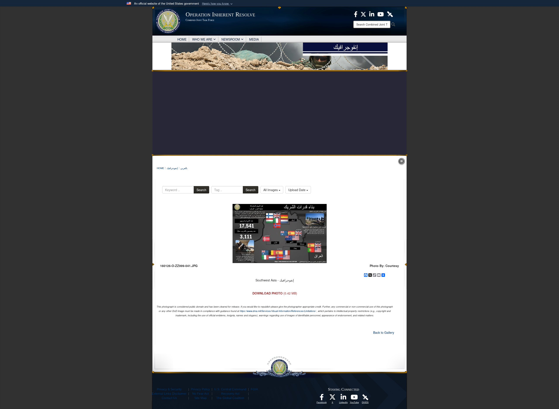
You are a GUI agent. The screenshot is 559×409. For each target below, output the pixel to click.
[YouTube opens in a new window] (354, 398)
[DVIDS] (390, 14)
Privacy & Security (169, 389)
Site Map (200, 398)
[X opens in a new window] (332, 398)
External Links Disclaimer (169, 393)
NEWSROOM (230, 39)
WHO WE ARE (202, 39)
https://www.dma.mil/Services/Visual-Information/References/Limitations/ (278, 311)
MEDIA (254, 39)
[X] (363, 14)
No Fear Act (200, 393)
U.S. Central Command (230, 389)
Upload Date (297, 190)
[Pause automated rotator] (401, 161)
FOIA (254, 389)
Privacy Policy (200, 389)
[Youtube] (380, 14)
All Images (271, 190)
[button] (217, 3)
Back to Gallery (383, 332)
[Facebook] (355, 14)
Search (201, 190)
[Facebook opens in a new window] (321, 398)
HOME (181, 39)
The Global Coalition (230, 398)
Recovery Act (230, 393)
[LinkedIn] (371, 14)
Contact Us (169, 398)
